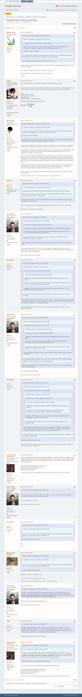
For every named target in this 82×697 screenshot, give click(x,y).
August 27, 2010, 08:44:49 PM (26, 379)
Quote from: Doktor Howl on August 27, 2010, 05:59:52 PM (35, 183)
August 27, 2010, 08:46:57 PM (26, 522)
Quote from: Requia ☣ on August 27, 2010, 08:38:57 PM (35, 217)
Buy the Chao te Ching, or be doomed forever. (30, 98)
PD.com (51, 10)
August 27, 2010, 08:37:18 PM (26, 120)
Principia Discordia (13, 6)
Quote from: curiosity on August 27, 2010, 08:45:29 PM (35, 589)
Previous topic (66, 24)
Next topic (73, 24)
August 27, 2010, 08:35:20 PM (26, 80)
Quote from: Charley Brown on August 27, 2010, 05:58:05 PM (37, 187)
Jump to (55, 686)
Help (64, 695)
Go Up (7, 679)
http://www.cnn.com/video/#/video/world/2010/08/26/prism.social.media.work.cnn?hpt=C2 (46, 191)
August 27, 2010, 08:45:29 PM (26, 454)
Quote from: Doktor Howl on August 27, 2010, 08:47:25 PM (35, 645)
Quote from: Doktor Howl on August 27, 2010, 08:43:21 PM (35, 382)
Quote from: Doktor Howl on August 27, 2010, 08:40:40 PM (35, 263)
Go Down (8, 28)
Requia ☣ (9, 180)
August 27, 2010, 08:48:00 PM (26, 621)
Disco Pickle (10, 120)
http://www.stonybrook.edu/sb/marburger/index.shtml (32, 101)
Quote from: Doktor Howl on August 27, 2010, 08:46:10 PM (35, 525)
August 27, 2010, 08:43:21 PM (26, 314)
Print (75, 28)
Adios (8, 621)
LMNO (8, 81)
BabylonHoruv (11, 32)
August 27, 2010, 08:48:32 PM (26, 642)
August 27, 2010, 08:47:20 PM (26, 552)
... (17, 28)
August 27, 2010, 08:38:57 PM (26, 180)
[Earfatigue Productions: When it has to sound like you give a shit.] (7, 110)
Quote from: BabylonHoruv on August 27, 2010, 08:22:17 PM (37, 39)
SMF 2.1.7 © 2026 (7, 695)
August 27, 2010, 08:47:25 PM (26, 585)
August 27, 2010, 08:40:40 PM (26, 214)
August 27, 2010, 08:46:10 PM (26, 486)
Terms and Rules (69, 695)
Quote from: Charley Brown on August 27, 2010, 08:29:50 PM (36, 35)
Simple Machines (15, 695)
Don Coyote (10, 260)
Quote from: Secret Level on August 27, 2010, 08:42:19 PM (35, 317)
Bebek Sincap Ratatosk (10, 553)
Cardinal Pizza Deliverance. (11, 455)
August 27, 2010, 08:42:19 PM (26, 260)
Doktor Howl (10, 214)
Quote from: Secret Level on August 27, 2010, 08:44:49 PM (35, 490)
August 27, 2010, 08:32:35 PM (26, 32)
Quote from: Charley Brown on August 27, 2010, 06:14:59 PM (38, 43)
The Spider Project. (24, 97)
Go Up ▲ (76, 695)
